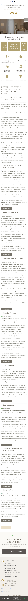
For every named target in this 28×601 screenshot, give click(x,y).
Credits (19, 595)
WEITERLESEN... (6, 208)
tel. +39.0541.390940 (10, 580)
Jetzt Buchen (4, 46)
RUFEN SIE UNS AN (24, 46)
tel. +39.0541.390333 (10, 581)
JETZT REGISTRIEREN (14, 551)
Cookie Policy (9, 595)
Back (6, 528)
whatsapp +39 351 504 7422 (11, 583)
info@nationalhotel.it (9, 585)
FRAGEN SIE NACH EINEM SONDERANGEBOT (14, 46)
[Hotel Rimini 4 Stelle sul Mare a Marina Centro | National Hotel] (13, 6)
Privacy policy (15, 595)
